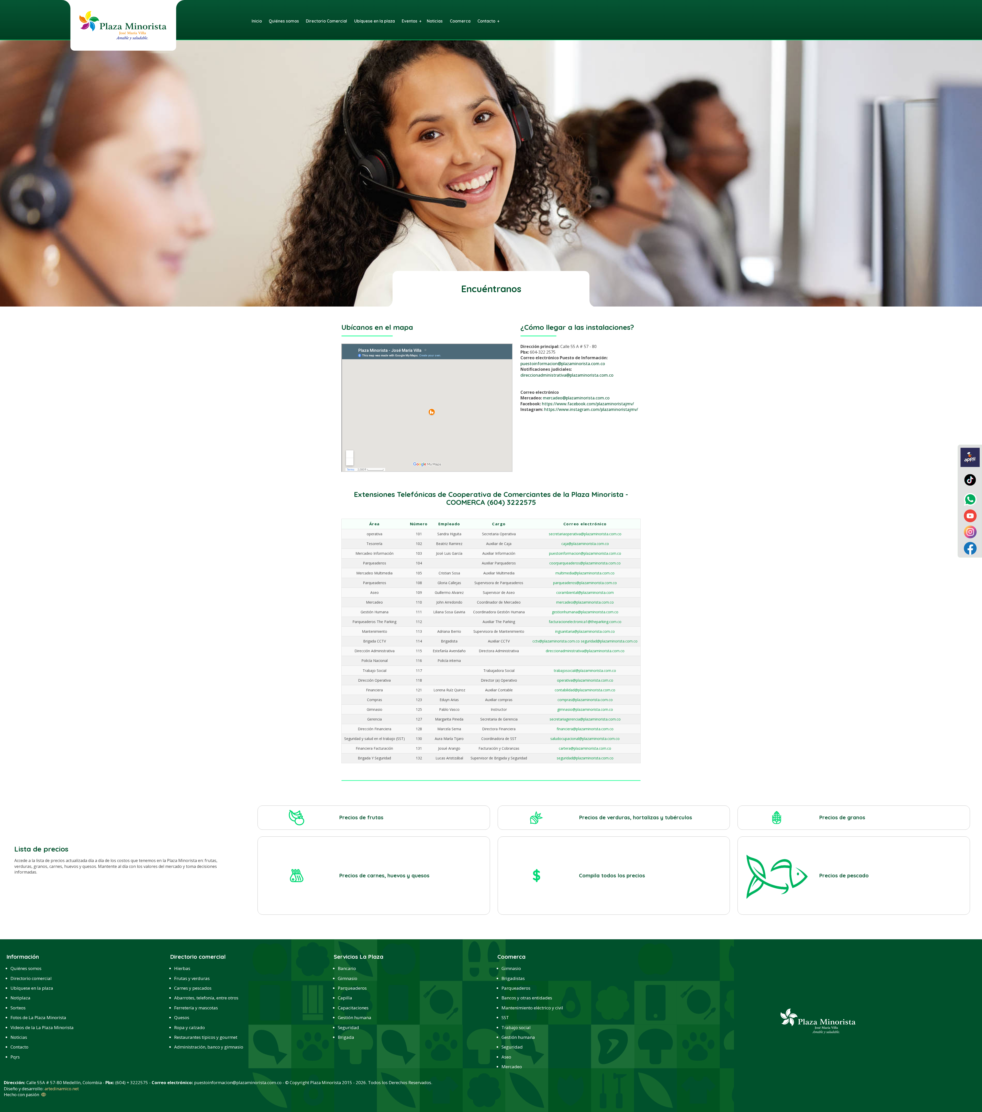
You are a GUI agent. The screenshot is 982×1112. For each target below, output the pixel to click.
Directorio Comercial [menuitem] (326, 21)
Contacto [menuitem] (486, 21)
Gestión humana (354, 1017)
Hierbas (182, 968)
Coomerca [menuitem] (460, 21)
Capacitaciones (353, 1008)
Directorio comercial (31, 978)
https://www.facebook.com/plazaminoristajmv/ (588, 404)
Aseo (506, 1057)
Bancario (347, 968)
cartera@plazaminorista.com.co (585, 748)
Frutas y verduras (192, 978)
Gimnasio (347, 978)
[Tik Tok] (970, 479)
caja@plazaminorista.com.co (585, 543)
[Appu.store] (970, 457)
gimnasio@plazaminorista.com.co (585, 709)
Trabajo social (516, 1027)
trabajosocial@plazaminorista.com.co (585, 670)
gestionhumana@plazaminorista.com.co (585, 611)
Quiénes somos (25, 968)
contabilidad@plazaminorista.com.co (585, 690)
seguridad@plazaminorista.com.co (585, 758)
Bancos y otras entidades (526, 998)
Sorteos (18, 1008)
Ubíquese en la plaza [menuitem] (374, 21)
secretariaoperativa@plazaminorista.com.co (585, 533)
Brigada (346, 1037)
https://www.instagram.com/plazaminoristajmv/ (591, 409)
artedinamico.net (61, 1089)
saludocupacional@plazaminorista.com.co (585, 738)
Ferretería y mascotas (196, 1008)
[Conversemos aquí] (970, 499)
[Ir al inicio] (122, 25)
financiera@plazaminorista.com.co (585, 728)
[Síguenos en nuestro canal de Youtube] (970, 515)
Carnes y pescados (192, 988)
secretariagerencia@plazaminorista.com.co (585, 719)
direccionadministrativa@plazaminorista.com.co (566, 375)
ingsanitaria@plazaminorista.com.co (585, 631)
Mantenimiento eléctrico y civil (532, 1008)
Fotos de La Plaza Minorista (38, 1017)
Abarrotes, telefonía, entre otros (206, 998)
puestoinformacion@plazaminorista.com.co (562, 363)
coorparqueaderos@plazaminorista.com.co (585, 563)
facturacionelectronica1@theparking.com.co (585, 621)
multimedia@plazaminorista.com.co (585, 573)
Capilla (345, 998)
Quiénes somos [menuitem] (284, 21)
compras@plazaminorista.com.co (585, 699)
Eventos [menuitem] (409, 21)
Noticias (18, 1037)
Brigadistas (513, 978)
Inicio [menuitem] (257, 21)
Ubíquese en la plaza (31, 988)
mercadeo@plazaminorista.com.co (576, 398)
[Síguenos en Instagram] (970, 531)
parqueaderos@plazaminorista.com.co (585, 582)
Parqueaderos (352, 988)
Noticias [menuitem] (435, 21)
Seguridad (348, 1027)
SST (505, 1017)
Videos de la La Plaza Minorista (42, 1027)
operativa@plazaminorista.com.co (585, 680)
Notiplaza (20, 998)
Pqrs (15, 1057)
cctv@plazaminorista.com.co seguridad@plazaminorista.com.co (585, 641)
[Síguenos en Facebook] (970, 548)
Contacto (19, 1047)
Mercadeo (511, 1067)
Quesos (181, 1017)
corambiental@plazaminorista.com (585, 592)
